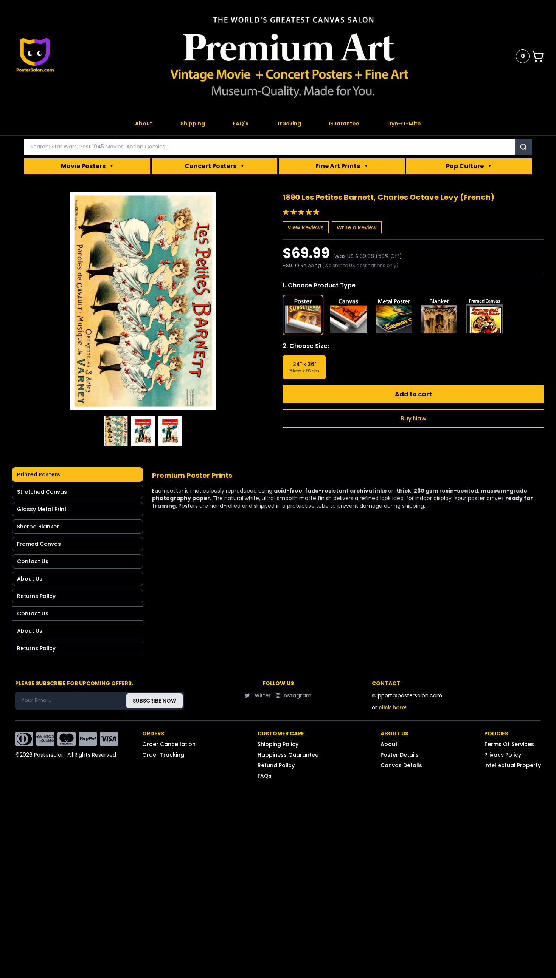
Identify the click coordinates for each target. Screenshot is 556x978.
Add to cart (413, 394)
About (143, 123)
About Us (29, 578)
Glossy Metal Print (42, 509)
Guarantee (344, 123)
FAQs (265, 776)
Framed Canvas (39, 544)
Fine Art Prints (341, 166)
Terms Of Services (509, 744)
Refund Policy (276, 765)
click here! (393, 707)
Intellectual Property (512, 765)
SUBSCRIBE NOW (154, 701)
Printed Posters (38, 474)
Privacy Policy (502, 755)
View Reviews (305, 227)
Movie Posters (87, 166)
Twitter (261, 695)
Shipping (192, 123)
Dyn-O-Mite (404, 123)
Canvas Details (401, 765)
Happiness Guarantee (288, 755)
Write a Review (357, 227)
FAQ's (240, 123)
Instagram (296, 695)
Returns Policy (36, 596)
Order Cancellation (169, 744)
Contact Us (32, 561)
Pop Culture (469, 166)
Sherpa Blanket (38, 526)
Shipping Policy (278, 744)
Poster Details (400, 755)
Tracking (288, 123)
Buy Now (413, 418)
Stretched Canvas (42, 492)
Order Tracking (163, 755)
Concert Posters (214, 166)
